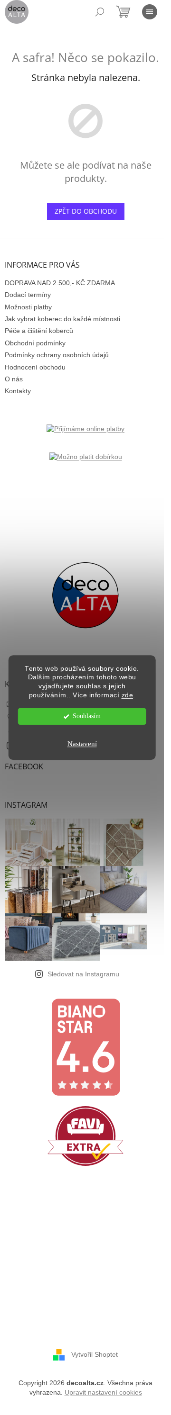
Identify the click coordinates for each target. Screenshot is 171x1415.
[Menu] (149, 11)
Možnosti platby (28, 307)
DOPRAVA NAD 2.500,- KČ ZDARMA (60, 283)
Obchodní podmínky (35, 343)
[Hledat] (99, 11)
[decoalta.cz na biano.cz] (85, 1047)
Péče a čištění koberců (39, 330)
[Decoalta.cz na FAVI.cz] (86, 1136)
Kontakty (18, 391)
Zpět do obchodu (86, 211)
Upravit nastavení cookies (103, 1392)
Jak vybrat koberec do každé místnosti (62, 319)
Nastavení (82, 744)
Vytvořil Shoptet (94, 1354)
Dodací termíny (28, 294)
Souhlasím (87, 716)
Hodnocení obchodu (35, 367)
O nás (14, 379)
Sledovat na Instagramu (83, 974)
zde (127, 695)
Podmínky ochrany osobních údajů (57, 355)
